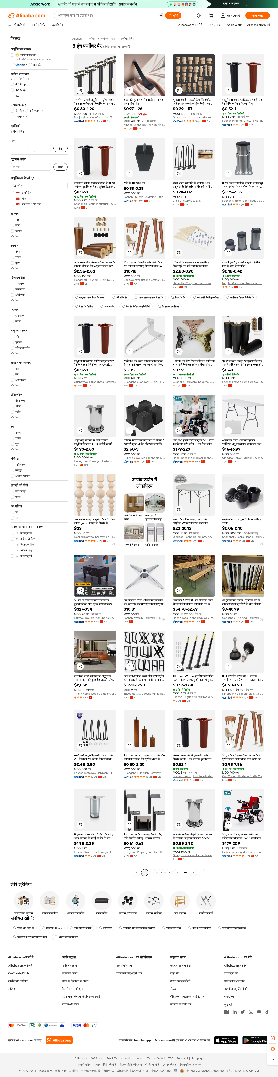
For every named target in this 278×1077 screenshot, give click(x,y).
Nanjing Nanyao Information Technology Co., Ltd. (95, 117)
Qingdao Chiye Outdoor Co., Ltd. (242, 457)
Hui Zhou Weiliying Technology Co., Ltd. (145, 457)
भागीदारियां (229, 996)
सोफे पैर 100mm (54, 928)
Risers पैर (109, 306)
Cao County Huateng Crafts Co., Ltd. (145, 279)
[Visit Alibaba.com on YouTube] (259, 1011)
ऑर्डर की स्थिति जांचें (234, 981)
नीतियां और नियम (70, 1004)
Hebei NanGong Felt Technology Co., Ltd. (194, 283)
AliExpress (81, 1058)
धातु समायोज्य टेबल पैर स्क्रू (92, 297)
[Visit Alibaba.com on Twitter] (242, 1011)
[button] (161, 15)
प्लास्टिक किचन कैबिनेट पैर (242, 297)
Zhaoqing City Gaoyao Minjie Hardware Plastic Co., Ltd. (145, 693)
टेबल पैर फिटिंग (86, 306)
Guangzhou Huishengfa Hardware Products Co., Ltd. (95, 381)
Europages (198, 1058)
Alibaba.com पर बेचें (235, 965)
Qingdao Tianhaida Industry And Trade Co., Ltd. (194, 536)
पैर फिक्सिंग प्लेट (173, 928)
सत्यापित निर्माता (124, 965)
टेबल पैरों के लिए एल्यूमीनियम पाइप (32, 937)
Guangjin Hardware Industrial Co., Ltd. (194, 381)
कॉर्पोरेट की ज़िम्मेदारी (18, 981)
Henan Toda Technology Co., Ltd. (193, 617)
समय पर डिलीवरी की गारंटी (75, 981)
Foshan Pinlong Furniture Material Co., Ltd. (243, 120)
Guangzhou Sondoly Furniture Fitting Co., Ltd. (145, 381)
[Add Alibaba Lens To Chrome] (59, 1040)
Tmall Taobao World (119, 1058)
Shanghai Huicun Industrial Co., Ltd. (95, 203)
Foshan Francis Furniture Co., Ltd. (243, 381)
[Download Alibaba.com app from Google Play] (256, 1040)
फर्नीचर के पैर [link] (127, 38)
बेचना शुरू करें (231, 973)
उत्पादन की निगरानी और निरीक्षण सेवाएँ (81, 996)
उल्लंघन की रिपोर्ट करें (180, 1004)
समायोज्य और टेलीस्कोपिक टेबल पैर (139, 928)
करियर (11, 988)
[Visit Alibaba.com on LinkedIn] (234, 1011)
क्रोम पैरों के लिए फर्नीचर (208, 297)
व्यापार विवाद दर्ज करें (180, 981)
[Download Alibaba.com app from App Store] (226, 1040)
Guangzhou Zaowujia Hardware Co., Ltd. (95, 461)
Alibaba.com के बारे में (20, 957)
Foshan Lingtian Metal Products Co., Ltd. (194, 697)
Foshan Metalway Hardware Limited (95, 773)
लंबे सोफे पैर (121, 297)
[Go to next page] (201, 872)
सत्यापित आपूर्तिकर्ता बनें (235, 988)
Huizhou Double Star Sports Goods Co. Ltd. (95, 617)
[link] (272, 1038)
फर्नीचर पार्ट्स (108, 38)
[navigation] (39, 456)
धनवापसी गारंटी (69, 973)
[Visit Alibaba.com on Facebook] (226, 1011)
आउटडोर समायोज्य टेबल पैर (151, 297)
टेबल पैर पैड (180, 297)
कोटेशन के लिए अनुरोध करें (129, 973)
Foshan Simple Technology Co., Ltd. (243, 200)
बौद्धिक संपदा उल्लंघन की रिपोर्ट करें (187, 996)
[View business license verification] (176, 1071)
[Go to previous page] (136, 872)
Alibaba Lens (24, 1040)
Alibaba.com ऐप (165, 1040)
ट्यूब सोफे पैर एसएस (82, 928)
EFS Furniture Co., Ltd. (187, 200)
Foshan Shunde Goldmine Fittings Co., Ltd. (145, 197)
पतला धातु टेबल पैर (25, 928)
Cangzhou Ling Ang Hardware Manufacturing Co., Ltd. (243, 617)
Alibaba (77, 38)
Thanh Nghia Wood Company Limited (95, 693)
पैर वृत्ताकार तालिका (170, 306)
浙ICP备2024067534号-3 (243, 1071)
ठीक (60, 148)
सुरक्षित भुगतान (69, 965)
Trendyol (182, 1058)
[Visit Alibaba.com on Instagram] (250, 1011)
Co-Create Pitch (18, 973)
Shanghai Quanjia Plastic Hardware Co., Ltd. (243, 536)
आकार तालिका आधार (68, 937)
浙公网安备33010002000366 (205, 1071)
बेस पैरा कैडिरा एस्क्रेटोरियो (138, 306)
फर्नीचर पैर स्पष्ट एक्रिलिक (234, 928)
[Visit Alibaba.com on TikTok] (267, 1011)
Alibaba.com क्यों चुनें (20, 965)
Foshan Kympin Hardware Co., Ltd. (145, 617)
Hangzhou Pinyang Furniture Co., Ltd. (95, 279)
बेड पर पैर (107, 928)
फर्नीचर (91, 38)
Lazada (139, 1058)
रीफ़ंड (173, 988)
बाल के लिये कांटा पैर (202, 928)
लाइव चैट (174, 973)
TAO (170, 1058)
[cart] (212, 16)
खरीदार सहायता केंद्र (180, 965)
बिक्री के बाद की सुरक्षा (73, 988)
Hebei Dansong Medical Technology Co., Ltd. (194, 457)
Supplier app (142, 1040)
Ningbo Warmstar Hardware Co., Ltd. (243, 283)
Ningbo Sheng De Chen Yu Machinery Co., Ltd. (145, 124)
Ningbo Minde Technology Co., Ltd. (243, 693)
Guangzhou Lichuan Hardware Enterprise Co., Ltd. (194, 117)
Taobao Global (156, 1058)
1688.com (97, 1058)
